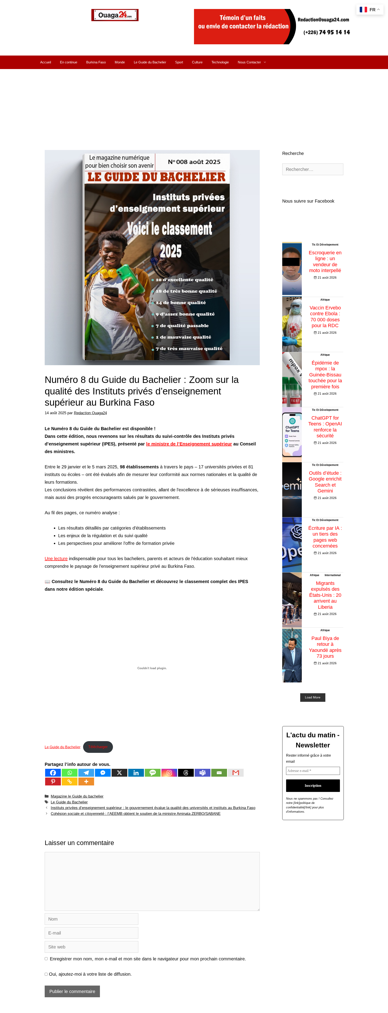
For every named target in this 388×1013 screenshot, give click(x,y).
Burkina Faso (96, 62)
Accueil (45, 62)
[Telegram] (86, 773)
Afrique (325, 299)
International (333, 575)
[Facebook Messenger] (103, 773)
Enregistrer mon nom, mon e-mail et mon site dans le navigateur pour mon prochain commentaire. (148, 958)
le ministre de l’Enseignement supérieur (189, 443)
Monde (120, 62)
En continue (68, 62)
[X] (119, 773)
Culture (197, 62)
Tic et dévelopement (325, 244)
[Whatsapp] (69, 773)
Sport (179, 62)
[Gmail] (236, 773)
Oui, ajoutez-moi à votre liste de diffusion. (90, 974)
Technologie (220, 62)
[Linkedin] (136, 773)
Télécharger (98, 747)
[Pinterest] (53, 781)
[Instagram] (169, 773)
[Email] (219, 773)
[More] (86, 781)
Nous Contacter (249, 62)
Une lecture (56, 558)
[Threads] (186, 773)
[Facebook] (53, 773)
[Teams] (202, 773)
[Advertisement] (194, 102)
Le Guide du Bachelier (150, 62)
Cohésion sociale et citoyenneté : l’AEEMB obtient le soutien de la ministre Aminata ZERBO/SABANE (135, 814)
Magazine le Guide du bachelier (77, 796)
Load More (312, 697)
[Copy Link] (69, 781)
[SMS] (153, 773)
